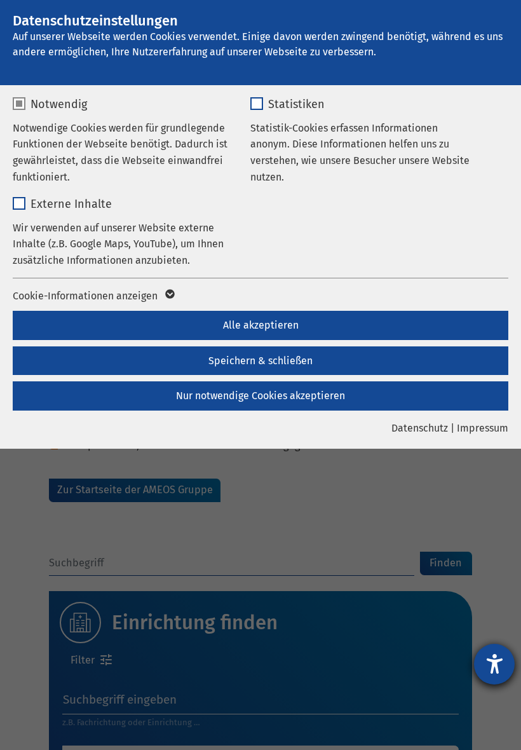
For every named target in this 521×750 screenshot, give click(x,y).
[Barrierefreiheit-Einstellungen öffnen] (494, 664)
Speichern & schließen (260, 361)
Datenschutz (419, 428)
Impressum (482, 428)
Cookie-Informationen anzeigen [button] (86, 296)
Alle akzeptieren (261, 325)
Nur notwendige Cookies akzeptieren (260, 396)
